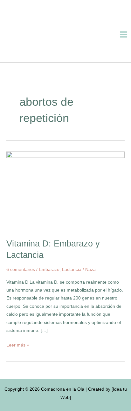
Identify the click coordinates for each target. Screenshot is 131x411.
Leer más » (17, 344)
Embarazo (49, 269)
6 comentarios (20, 269)
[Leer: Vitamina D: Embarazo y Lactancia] (65, 191)
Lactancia (71, 269)
